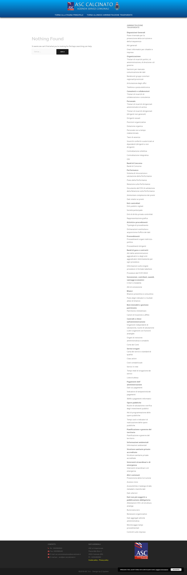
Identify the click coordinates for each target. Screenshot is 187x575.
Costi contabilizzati (134, 362)
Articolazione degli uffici (136, 83)
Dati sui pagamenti (134, 387)
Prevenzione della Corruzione (139, 478)
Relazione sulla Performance (138, 184)
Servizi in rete (132, 366)
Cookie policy (93, 560)
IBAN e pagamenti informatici (139, 398)
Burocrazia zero (133, 510)
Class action (132, 358)
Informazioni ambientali (137, 445)
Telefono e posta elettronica (138, 87)
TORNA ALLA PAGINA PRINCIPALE (69, 15)
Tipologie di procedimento (137, 225)
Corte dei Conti (133, 344)
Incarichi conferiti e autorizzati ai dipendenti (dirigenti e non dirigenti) (140, 144)
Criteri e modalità (134, 283)
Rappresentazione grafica (137, 218)
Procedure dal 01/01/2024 (137, 273)
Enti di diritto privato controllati (140, 214)
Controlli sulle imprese (136, 532)
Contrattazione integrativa (137, 155)
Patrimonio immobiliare (136, 311)
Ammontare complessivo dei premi (141, 195)
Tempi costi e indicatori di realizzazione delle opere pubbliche (137, 422)
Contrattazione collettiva (137, 151)
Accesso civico (132, 482)
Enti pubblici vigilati (135, 206)
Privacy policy (103, 560)
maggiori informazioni (162, 569)
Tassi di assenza (133, 137)
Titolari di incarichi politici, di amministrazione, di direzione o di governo (141, 62)
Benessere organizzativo (137, 514)
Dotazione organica (135, 126)
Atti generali (132, 45)
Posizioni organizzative (136, 122)
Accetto (176, 570)
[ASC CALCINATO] (93, 7)
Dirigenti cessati (133, 118)
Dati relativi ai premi (135, 199)
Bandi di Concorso (134, 166)
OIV (128, 159)
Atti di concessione (134, 287)
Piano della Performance (137, 180)
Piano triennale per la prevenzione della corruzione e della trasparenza (139, 38)
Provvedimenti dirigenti (136, 246)
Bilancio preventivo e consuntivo (140, 294)
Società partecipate (135, 210)
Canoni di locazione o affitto (138, 315)
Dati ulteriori (132, 493)
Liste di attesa (132, 377)
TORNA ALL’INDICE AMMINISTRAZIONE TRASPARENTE (109, 15)
